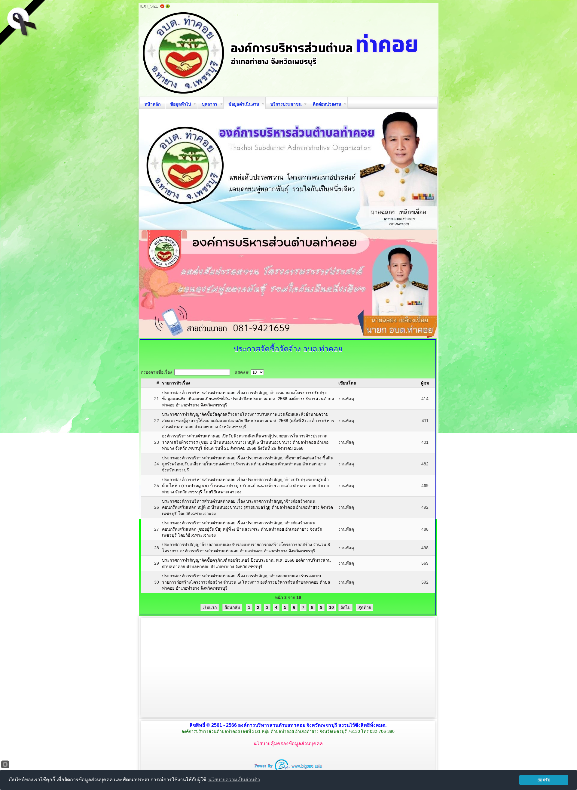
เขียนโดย (347, 383)
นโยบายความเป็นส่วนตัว (234, 779)
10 (331, 607)
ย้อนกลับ (232, 607)
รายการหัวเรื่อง (176, 383)
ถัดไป (345, 607)
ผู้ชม (425, 383)
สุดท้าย (364, 607)
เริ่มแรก (210, 607)
